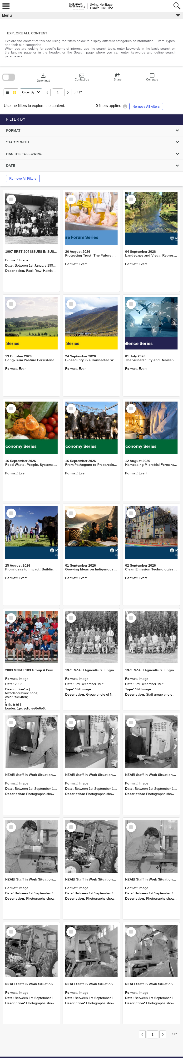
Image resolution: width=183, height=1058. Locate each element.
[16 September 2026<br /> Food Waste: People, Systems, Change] (31, 428)
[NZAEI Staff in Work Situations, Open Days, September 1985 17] (151, 951)
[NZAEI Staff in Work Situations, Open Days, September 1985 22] (31, 846)
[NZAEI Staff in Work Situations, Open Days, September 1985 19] (31, 951)
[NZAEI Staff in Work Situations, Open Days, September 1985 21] (91, 846)
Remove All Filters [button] (146, 106)
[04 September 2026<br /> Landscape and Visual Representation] (151, 218)
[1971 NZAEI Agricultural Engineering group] (91, 637)
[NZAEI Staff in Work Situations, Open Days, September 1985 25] (31, 741)
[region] (91, 150)
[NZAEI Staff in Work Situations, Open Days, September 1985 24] (91, 741)
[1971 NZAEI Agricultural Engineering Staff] (151, 637)
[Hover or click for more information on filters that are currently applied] (125, 106)
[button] (81, 77)
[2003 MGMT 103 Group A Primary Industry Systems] (31, 637)
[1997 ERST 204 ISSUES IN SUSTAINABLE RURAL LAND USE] (31, 218)
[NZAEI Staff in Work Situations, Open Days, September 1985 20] (151, 846)
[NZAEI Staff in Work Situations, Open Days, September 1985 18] (91, 951)
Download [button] (43, 77)
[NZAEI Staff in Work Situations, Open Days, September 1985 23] (151, 741)
